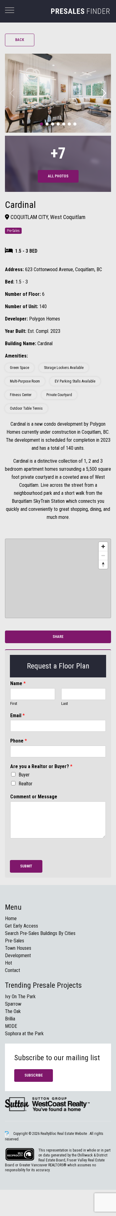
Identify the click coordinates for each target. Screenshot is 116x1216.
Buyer (24, 775)
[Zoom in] (103, 546)
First (13, 703)
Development (18, 955)
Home (11, 918)
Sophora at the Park (24, 1033)
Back (19, 40)
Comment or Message (33, 797)
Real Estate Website (72, 1133)
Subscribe (33, 1075)
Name (18, 683)
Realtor (25, 784)
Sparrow (13, 1004)
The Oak (13, 1011)
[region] (58, 578)
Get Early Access (21, 926)
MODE (11, 1026)
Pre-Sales (14, 941)
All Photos (58, 176)
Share (58, 637)
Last (64, 703)
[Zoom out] (103, 555)
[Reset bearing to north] (103, 564)
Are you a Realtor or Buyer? (41, 766)
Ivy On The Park (20, 996)
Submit (26, 866)
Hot (8, 963)
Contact (12, 970)
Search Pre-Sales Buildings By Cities (40, 933)
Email (17, 715)
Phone (18, 741)
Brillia (10, 1019)
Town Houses (18, 948)
